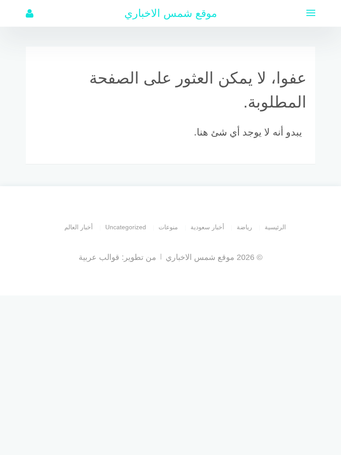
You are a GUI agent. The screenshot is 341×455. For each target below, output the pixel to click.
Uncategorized (125, 227)
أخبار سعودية (207, 227)
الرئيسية (275, 227)
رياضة (244, 227)
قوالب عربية (99, 257)
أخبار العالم (78, 227)
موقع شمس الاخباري (170, 13)
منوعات (168, 227)
